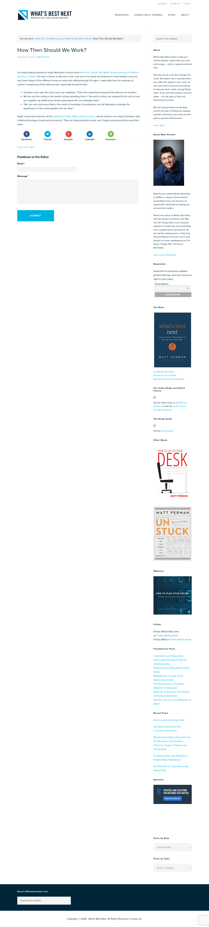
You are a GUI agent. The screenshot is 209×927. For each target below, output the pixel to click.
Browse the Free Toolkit (164, 375)
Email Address (172, 284)
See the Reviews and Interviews (168, 379)
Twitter (160, 635)
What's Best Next (44, 15)
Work (32, 147)
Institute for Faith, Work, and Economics (74, 116)
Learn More (159, 125)
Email (21, 163)
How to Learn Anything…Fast (168, 720)
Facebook (173, 635)
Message (23, 176)
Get (163, 372)
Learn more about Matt (164, 255)
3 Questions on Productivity (168, 656)
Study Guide (167, 431)
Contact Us (135, 918)
